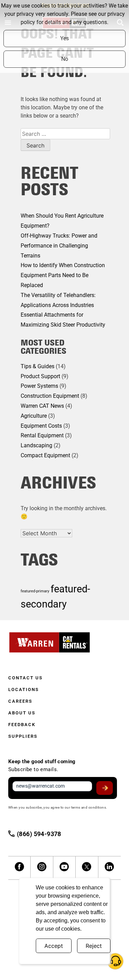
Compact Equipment (45, 455)
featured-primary (35, 591)
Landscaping (36, 445)
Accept (53, 945)
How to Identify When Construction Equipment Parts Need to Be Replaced (63, 275)
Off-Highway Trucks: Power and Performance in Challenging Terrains (59, 245)
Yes (64, 38)
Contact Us (25, 677)
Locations (23, 689)
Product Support (40, 376)
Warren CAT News (42, 406)
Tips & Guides (37, 366)
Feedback (21, 724)
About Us (21, 712)
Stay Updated (104, 788)
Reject (94, 945)
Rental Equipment (42, 435)
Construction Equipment (50, 396)
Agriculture (34, 416)
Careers (20, 701)
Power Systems (39, 386)
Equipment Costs (41, 426)
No (64, 59)
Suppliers (22, 736)
